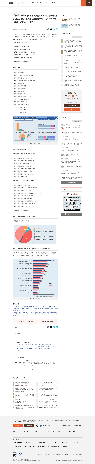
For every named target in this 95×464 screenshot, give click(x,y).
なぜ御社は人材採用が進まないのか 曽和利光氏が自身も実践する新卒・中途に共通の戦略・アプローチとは (71, 149)
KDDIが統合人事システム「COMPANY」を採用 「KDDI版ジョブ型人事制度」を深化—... (35, 349)
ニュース (28, 2)
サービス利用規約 (64, 454)
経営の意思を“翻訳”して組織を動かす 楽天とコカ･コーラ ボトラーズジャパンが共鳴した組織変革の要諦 (24, 407)
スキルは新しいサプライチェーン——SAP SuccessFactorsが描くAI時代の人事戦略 (48, 406)
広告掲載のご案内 (77, 425)
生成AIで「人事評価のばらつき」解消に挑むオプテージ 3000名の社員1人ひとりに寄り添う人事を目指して (24, 390)
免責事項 (53, 454)
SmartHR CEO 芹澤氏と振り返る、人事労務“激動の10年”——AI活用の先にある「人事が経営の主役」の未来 (24, 395)
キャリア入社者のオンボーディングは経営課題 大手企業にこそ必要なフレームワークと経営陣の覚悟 (71, 144)
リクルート (18, 336)
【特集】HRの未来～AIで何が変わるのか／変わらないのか (75, 18)
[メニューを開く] (6, 3)
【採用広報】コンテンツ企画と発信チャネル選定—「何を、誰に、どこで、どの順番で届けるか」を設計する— (48, 401)
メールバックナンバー (73, 102)
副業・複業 (21, 29)
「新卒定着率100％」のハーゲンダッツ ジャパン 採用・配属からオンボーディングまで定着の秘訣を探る (24, 401)
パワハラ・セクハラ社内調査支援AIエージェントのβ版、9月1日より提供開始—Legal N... (35, 346)
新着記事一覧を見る (71, 182)
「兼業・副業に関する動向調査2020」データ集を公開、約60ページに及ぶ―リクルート (36, 306)
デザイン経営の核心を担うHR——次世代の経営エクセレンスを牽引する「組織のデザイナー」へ (48, 384)
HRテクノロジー (55, 2)
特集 (23, 2)
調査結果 (15, 29)
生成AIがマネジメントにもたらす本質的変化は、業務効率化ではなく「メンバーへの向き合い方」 (71, 172)
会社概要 (58, 454)
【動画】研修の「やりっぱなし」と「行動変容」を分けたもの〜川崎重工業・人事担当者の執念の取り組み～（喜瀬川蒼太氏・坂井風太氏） (71, 161)
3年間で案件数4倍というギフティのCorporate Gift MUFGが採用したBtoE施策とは (48, 395)
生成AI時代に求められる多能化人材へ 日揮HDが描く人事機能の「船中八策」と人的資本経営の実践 (48, 390)
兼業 (25, 29)
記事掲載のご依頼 (66, 425)
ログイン (72, 109)
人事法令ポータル (40, 2)
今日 (67, 37)
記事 (33, 2)
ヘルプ (35, 454)
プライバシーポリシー (73, 454)
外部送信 (80, 454)
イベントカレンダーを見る (72, 214)
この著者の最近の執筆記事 (28, 369)
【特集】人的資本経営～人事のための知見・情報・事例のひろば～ (75, 25)
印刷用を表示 (17, 327)
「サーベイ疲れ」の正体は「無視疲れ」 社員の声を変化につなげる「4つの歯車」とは (71, 133)
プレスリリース (19, 338)
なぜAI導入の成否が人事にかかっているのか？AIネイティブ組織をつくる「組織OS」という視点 (71, 178)
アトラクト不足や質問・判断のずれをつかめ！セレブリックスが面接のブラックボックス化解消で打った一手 (71, 138)
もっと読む (17, 350)
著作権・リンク (41, 454)
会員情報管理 (47, 454)
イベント (48, 2)
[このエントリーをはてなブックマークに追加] (57, 29)
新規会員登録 (72, 105)
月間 (77, 37)
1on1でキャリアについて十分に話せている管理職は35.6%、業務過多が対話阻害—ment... (35, 344)
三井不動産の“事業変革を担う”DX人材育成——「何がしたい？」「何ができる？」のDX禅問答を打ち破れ (24, 384)
